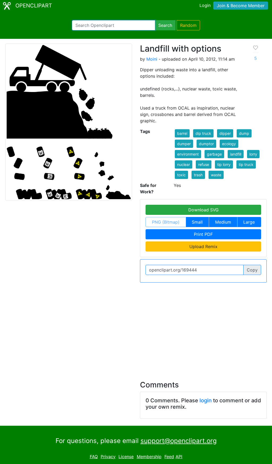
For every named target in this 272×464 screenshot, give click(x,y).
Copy (252, 270)
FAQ (94, 456)
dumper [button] (184, 143)
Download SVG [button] (203, 209)
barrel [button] (182, 133)
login (205, 400)
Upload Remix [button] (203, 246)
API (179, 456)
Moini (151, 59)
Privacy (108, 456)
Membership (149, 456)
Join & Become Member (241, 5)
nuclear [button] (183, 164)
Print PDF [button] (203, 234)
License (126, 456)
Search (165, 25)
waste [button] (216, 175)
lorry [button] (253, 154)
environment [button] (188, 154)
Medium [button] (223, 222)
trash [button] (198, 175)
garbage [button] (214, 154)
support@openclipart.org (179, 441)
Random (188, 25)
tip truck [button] (246, 164)
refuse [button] (203, 164)
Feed (169, 456)
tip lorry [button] (224, 164)
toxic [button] (181, 175)
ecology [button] (229, 143)
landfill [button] (235, 154)
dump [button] (244, 133)
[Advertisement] (136, 328)
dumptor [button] (206, 143)
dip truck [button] (203, 133)
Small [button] (197, 222)
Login (205, 5)
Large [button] (249, 222)
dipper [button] (225, 133)
